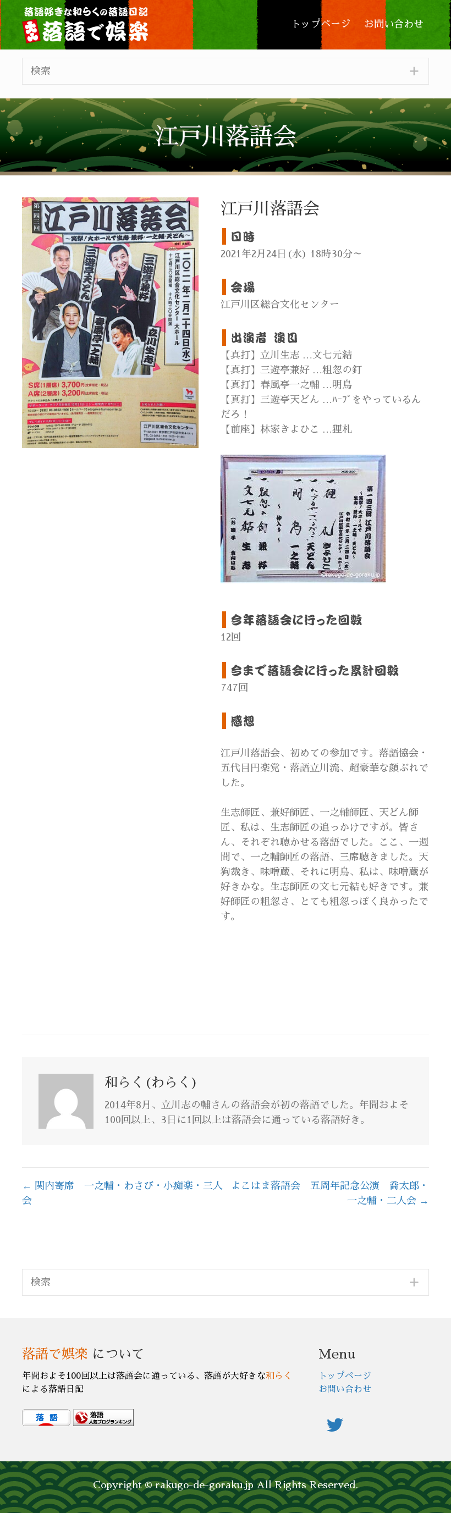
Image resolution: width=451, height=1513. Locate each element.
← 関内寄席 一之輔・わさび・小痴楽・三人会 (122, 1193)
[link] (320, 24)
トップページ (344, 1376)
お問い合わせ (344, 1389)
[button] (225, 71)
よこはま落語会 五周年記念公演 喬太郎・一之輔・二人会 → (330, 1193)
